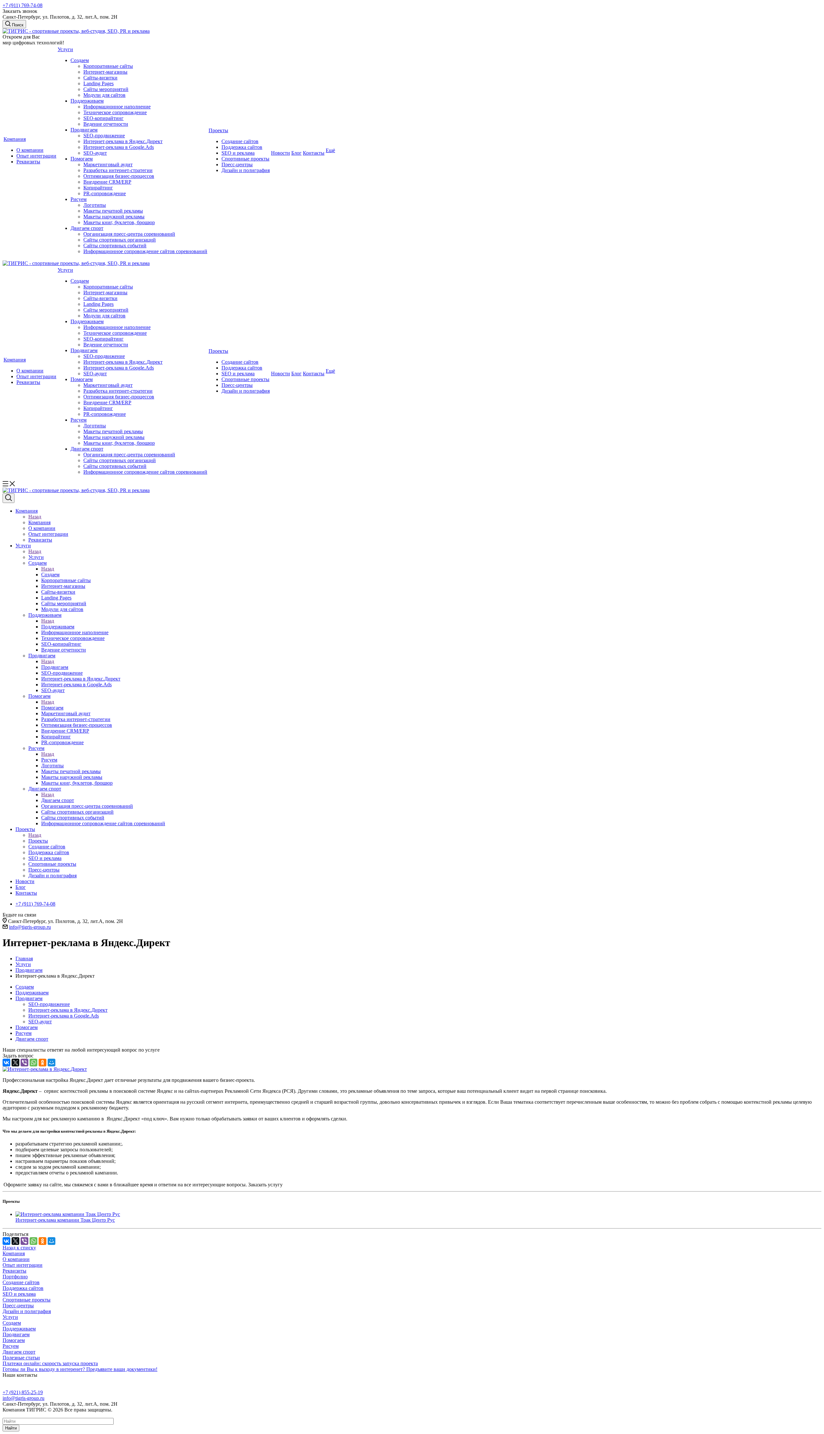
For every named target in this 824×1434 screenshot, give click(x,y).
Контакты (313, 153)
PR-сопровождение (104, 193)
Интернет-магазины (105, 72)
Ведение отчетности (105, 124)
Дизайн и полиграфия (245, 170)
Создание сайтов (239, 141)
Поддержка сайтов (241, 147)
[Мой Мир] (51, 1062)
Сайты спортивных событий (114, 245)
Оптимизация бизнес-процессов (118, 176)
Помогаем (81, 158)
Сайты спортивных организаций (119, 239)
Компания (15, 139)
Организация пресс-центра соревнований (129, 234)
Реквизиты (28, 161)
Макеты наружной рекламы (114, 216)
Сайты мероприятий (105, 89)
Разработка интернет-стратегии (118, 170)
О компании (29, 150)
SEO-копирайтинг (103, 118)
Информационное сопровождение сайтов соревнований (145, 251)
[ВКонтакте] (6, 1062)
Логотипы (94, 205)
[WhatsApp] (33, 1062)
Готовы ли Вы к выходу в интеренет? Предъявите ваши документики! (80, 1369)
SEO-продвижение (104, 135)
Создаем (79, 60)
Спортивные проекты (245, 158)
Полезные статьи (21, 1357)
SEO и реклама (238, 153)
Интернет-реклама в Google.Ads (118, 147)
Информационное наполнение (117, 106)
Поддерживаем (87, 101)
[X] (15, 1062)
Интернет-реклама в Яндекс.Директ (123, 141)
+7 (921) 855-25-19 (23, 1392)
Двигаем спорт (86, 228)
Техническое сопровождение (115, 112)
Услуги (65, 49)
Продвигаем (84, 129)
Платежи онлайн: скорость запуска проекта (50, 1363)
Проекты (218, 130)
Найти (11, 1428)
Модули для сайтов (104, 95)
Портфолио (15, 1276)
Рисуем (78, 199)
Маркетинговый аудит (108, 164)
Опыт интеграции (36, 156)
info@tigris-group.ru (30, 927)
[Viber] (24, 1062)
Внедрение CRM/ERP (107, 182)
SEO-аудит (95, 153)
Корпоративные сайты (108, 66)
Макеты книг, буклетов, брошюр (119, 222)
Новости (280, 153)
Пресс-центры (237, 164)
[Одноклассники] (42, 1062)
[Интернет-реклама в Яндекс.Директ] (45, 1069)
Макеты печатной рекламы (113, 211)
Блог (296, 153)
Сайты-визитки (100, 77)
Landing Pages (98, 83)
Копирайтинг (98, 187)
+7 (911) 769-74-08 (22, 5)
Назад (34, 516)
